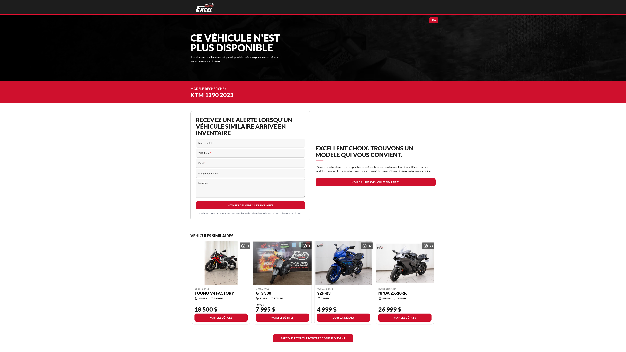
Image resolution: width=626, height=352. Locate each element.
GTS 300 (263, 293)
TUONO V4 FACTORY (214, 293)
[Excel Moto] (204, 7)
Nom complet (206, 143)
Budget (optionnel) (208, 173)
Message (203, 183)
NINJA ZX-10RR (392, 293)
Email (201, 163)
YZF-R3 (324, 293)
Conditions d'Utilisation (271, 213)
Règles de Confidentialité (245, 213)
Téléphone (204, 153)
